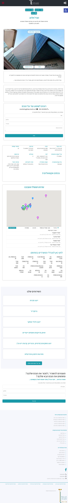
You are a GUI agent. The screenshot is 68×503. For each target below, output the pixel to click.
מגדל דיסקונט (16, 266)
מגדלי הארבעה (62, 435)
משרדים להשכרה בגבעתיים (59, 419)
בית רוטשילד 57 (35, 262)
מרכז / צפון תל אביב (60, 458)
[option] (34, 49)
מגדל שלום (22, 257)
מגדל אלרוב (50, 266)
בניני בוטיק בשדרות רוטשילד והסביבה (36, 266)
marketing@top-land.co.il (28, 109)
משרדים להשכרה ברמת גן (59, 423)
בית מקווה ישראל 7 (21, 271)
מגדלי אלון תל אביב (61, 439)
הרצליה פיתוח (62, 452)
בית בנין (48, 275)
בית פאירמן (29, 271)
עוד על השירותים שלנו (34, 363)
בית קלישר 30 (37, 271)
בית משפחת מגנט (59, 266)
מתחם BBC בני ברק (60, 460)
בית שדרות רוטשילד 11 (38, 275)
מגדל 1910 (17, 262)
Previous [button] (6, 49)
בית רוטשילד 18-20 (12, 257)
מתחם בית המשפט (61, 462)
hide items (12, 228)
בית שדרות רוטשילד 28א (57, 275)
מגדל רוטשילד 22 (25, 262)
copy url (33, 13)
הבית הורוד (44, 262)
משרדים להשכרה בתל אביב (59, 425)
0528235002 (62, 474)
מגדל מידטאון (62, 437)
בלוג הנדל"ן (62, 443)
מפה (39, 67)
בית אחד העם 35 (59, 262)
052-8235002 (43, 109)
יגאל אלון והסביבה (61, 454)
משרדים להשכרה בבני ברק (59, 417)
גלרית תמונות (28, 67)
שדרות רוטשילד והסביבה (26, 21)
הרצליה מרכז (62, 450)
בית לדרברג (60, 271)
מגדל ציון (51, 262)
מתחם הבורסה (62, 464)
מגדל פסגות (53, 271)
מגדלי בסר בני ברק (61, 441)
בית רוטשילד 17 (30, 257)
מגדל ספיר (62, 433)
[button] (66, 10)
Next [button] (61, 49)
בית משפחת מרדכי (59, 257)
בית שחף (23, 266)
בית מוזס (50, 257)
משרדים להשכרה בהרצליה (59, 421)
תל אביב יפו (35, 21)
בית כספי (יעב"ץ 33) (41, 257)
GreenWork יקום (61, 456)
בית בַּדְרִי (45, 271)
